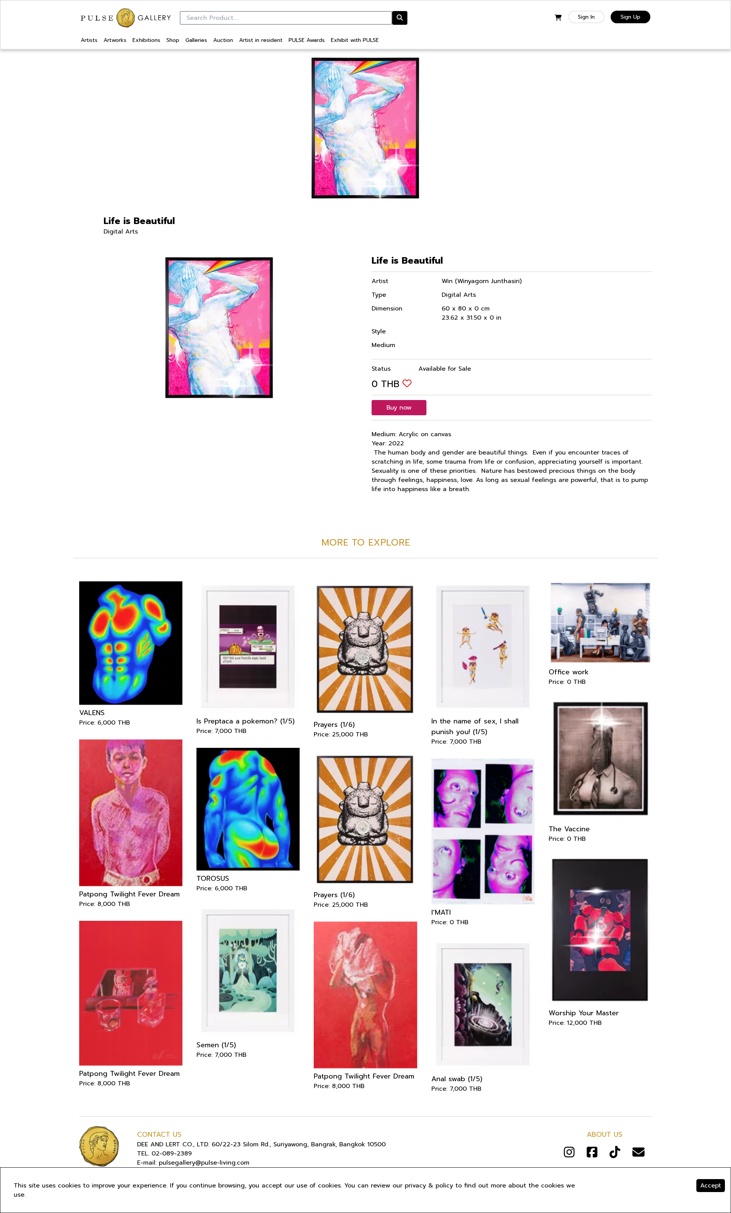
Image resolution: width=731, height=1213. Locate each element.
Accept (710, 1185)
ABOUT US (604, 1134)
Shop (172, 40)
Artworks (115, 40)
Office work (569, 672)
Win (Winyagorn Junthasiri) (482, 281)
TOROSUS (212, 878)
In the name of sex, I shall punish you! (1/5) (475, 726)
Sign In (586, 17)
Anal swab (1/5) (456, 1079)
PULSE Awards (307, 40)
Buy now (399, 407)
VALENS (92, 712)
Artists (89, 40)
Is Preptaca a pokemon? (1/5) (245, 721)
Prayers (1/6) (334, 724)
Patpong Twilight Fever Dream (129, 894)
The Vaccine (569, 829)
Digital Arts (121, 231)
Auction (223, 40)
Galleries (196, 40)
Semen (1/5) (216, 1045)
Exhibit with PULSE (355, 40)
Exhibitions (146, 40)
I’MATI (441, 912)
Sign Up (630, 17)
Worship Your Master (584, 1013)
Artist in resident (261, 40)
